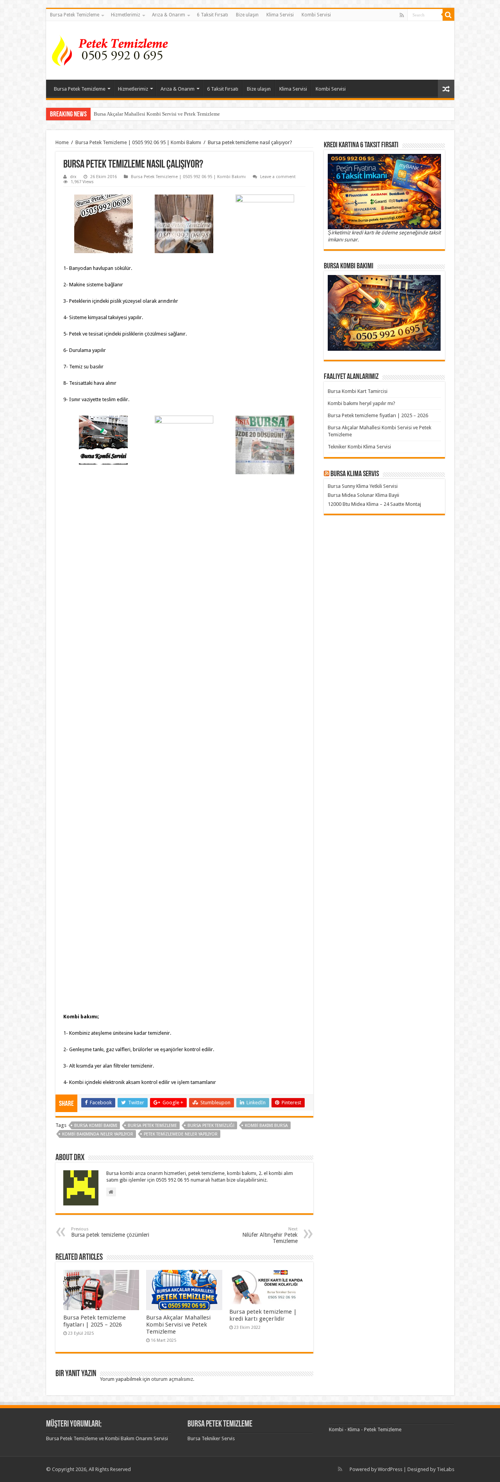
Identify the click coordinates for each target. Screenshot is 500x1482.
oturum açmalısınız (172, 1379)
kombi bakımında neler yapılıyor (97, 1134)
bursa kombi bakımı (95, 1125)
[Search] (448, 15)
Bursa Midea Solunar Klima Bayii (363, 495)
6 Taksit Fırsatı (212, 15)
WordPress (390, 1469)
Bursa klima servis (354, 474)
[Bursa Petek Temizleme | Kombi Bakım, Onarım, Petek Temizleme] (112, 48)
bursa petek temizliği (211, 1125)
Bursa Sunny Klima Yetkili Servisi (363, 486)
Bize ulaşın (247, 15)
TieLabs (445, 1469)
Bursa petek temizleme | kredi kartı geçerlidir (263, 1315)
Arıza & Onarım (168, 15)
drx (73, 176)
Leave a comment (278, 176)
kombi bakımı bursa (266, 1125)
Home (62, 142)
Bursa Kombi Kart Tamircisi (358, 391)
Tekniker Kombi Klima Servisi (359, 447)
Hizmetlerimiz (125, 15)
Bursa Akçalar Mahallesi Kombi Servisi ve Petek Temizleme (157, 114)
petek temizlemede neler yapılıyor (181, 1134)
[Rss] (402, 15)
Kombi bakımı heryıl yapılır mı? (361, 403)
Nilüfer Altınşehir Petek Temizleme (270, 1235)
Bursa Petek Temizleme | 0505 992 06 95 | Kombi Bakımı (138, 142)
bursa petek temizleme (152, 1125)
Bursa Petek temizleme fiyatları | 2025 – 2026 (94, 1321)
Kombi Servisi (316, 15)
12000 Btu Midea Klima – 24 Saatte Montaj (374, 504)
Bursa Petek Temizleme (74, 15)
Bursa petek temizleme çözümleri (110, 1232)
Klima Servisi (280, 15)
